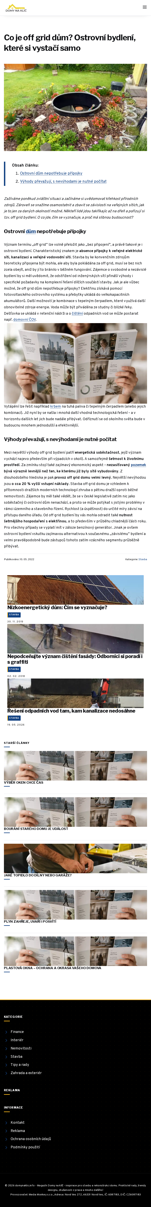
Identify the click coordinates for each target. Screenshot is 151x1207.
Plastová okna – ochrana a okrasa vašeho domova (52, 968)
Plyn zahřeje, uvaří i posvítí (30, 921)
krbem (55, 406)
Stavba (143, 559)
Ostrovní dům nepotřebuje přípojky (51, 173)
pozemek (138, 465)
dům (31, 231)
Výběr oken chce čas (23, 782)
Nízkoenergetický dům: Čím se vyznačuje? (57, 607)
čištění (77, 313)
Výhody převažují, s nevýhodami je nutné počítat (63, 181)
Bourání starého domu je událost (36, 829)
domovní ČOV (24, 319)
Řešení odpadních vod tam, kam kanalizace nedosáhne (71, 711)
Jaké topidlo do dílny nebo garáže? (38, 875)
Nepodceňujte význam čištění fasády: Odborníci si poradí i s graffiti (75, 659)
